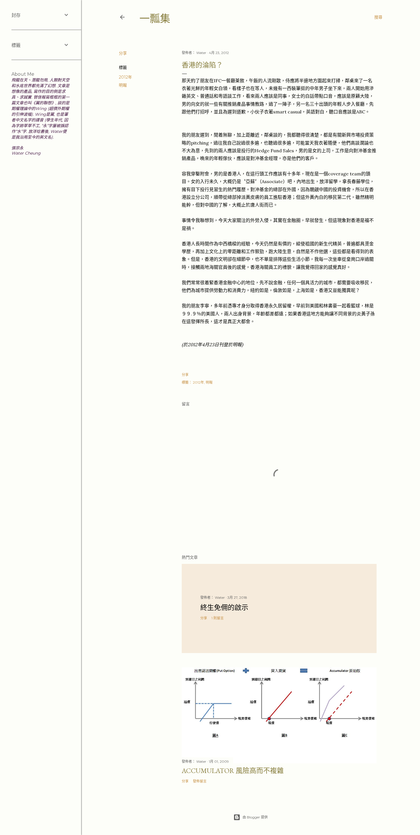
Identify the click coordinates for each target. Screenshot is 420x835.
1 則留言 (217, 618)
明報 (123, 85)
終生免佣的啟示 (224, 607)
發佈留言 (200, 781)
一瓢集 (154, 18)
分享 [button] (123, 53)
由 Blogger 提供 (255, 817)
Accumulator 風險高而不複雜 (233, 770)
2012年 (125, 77)
